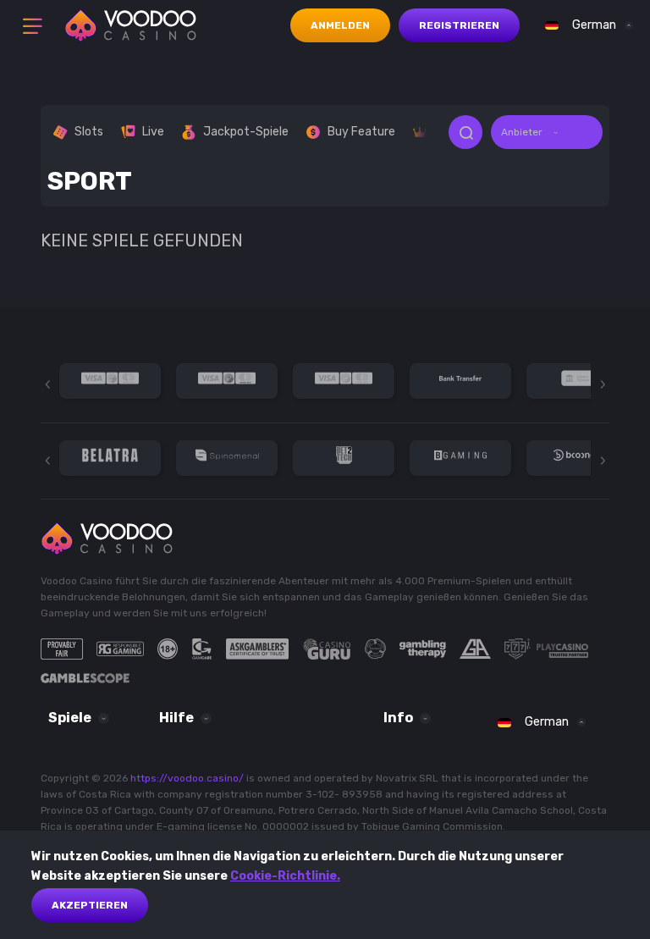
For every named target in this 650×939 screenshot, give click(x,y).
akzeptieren (90, 905)
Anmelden (340, 25)
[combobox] (585, 25)
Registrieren (459, 25)
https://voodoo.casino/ (187, 778)
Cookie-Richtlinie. (285, 876)
